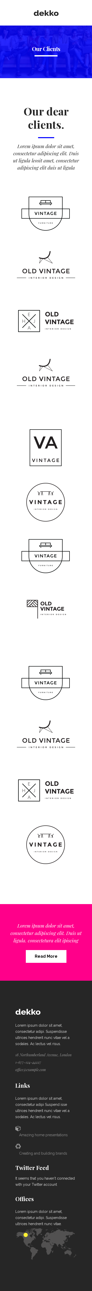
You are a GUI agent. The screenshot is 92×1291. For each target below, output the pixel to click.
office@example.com (30, 1069)
